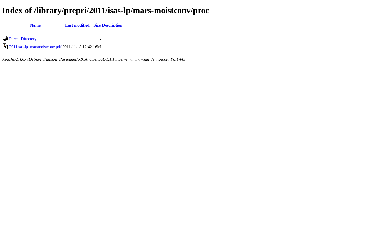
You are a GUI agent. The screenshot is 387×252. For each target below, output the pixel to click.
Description (112, 25)
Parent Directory (23, 39)
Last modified (77, 25)
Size (97, 25)
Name (35, 25)
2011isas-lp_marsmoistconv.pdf (35, 47)
